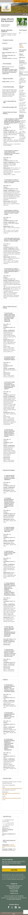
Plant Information (7, 63)
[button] (24, 14)
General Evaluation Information (7, 48)
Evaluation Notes (7, 778)
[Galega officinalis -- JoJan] (23, 33)
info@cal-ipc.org (14, 893)
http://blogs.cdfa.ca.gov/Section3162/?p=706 (11, 798)
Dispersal (5, 679)
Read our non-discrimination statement (17, 898)
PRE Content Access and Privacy (9, 841)
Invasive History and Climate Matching (10, 112)
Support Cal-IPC (20, 1)
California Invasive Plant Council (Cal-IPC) (9, 846)
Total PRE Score (7, 816)
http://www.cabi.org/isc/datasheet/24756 (12, 788)
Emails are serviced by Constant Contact (15, 879)
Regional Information (8, 78)
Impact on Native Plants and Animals (10, 307)
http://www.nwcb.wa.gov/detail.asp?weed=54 (11, 794)
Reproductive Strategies (9, 470)
